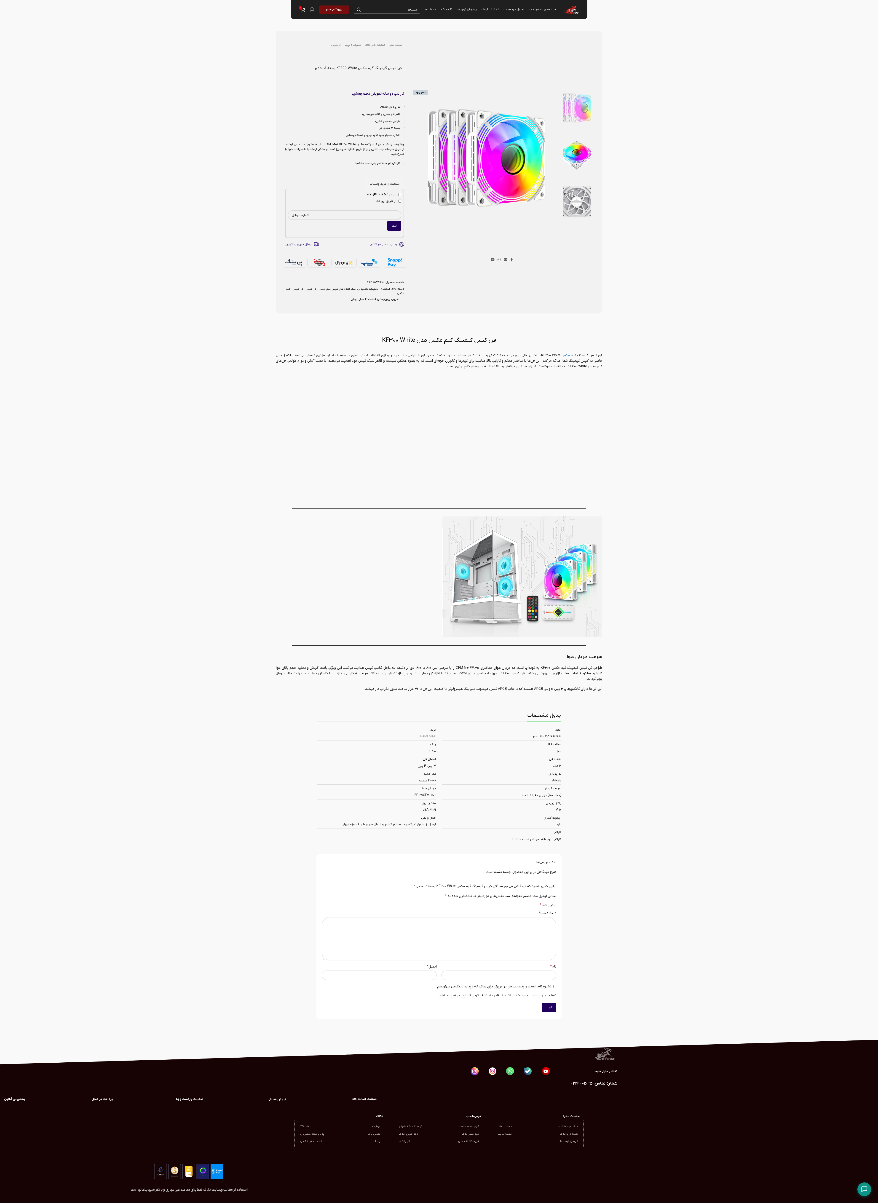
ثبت (394, 226)
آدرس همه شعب (469, 1126)
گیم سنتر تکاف (470, 1134)
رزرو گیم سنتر (334, 9)
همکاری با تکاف (569, 1134)
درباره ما (375, 1126)
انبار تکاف (404, 1141)
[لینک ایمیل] (505, 259)
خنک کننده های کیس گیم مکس (337, 289)
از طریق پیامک (386, 201)
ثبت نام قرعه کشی (311, 1141)
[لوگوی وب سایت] (570, 9)
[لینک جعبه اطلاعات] (189, 1099)
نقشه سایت (505, 1134)
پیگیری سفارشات (568, 1126)
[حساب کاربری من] (312, 9)
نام (553, 966)
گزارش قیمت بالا (568, 1141)
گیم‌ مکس (569, 355)
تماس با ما (374, 1134)
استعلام (385, 289)
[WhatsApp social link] (499, 259)
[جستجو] (359, 10)
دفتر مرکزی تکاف (408, 1134)
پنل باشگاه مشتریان (312, 1134)
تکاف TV (305, 1126)
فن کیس (335, 45)
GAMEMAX (428, 736)
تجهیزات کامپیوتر (353, 45)
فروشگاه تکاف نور (468, 1141)
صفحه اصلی (395, 45)
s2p (394, 289)
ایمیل (432, 966)
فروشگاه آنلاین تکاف (375, 45)
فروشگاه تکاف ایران (410, 1126)
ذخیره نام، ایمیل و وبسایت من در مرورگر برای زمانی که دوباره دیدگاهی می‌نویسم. (493, 986)
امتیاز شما (548, 905)
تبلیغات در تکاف (507, 1126)
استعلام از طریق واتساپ (384, 184)
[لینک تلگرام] (492, 259)
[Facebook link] (511, 259)
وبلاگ (377, 1141)
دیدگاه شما (547, 913)
